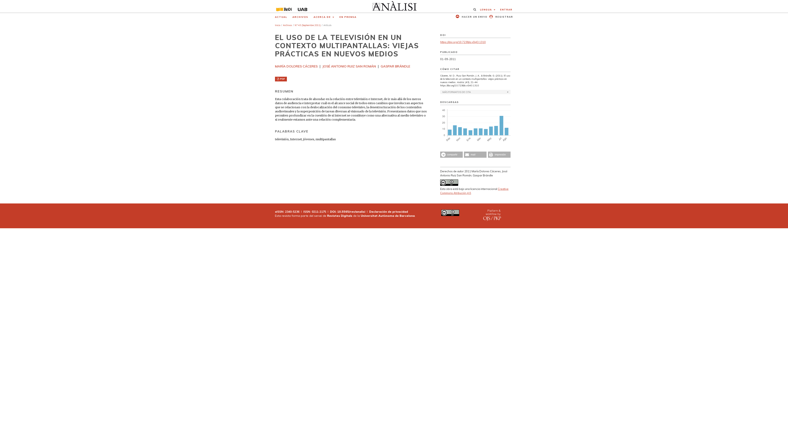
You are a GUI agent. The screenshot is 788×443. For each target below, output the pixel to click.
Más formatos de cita (456, 92)
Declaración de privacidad (388, 212)
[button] (451, 155)
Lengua (486, 9)
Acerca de (323, 17)
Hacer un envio (474, 16)
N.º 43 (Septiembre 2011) (308, 25)
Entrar (506, 9)
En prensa (347, 17)
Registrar (503, 16)
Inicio (277, 25)
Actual (281, 17)
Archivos (300, 17)
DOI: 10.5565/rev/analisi (347, 212)
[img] (394, 6)
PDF (282, 79)
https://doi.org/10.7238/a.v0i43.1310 (463, 42)
